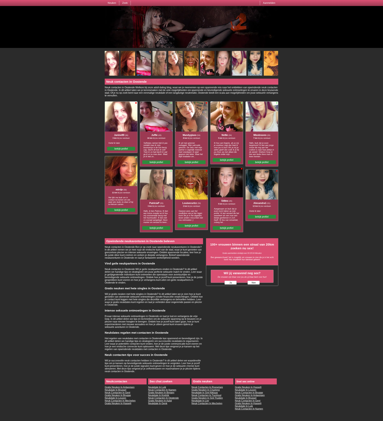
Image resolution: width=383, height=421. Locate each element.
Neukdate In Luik (157, 387)
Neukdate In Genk (157, 403)
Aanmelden (269, 3)
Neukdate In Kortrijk (158, 395)
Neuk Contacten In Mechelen (120, 400)
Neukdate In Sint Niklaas (205, 392)
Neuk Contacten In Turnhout (206, 395)
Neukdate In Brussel (115, 390)
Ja (230, 283)
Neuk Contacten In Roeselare (207, 387)
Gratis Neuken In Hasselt (118, 403)
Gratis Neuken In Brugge (118, 395)
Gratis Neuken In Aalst (160, 400)
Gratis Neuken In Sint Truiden (207, 398)
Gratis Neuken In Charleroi (206, 390)
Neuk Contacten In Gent (117, 392)
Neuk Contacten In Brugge (249, 392)
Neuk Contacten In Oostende (163, 398)
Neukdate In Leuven (115, 398)
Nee (254, 283)
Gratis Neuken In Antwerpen (119, 387)
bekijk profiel (121, 148)
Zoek (125, 3)
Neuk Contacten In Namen (162, 390)
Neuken (112, 3)
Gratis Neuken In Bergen (161, 392)
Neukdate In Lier (200, 400)
